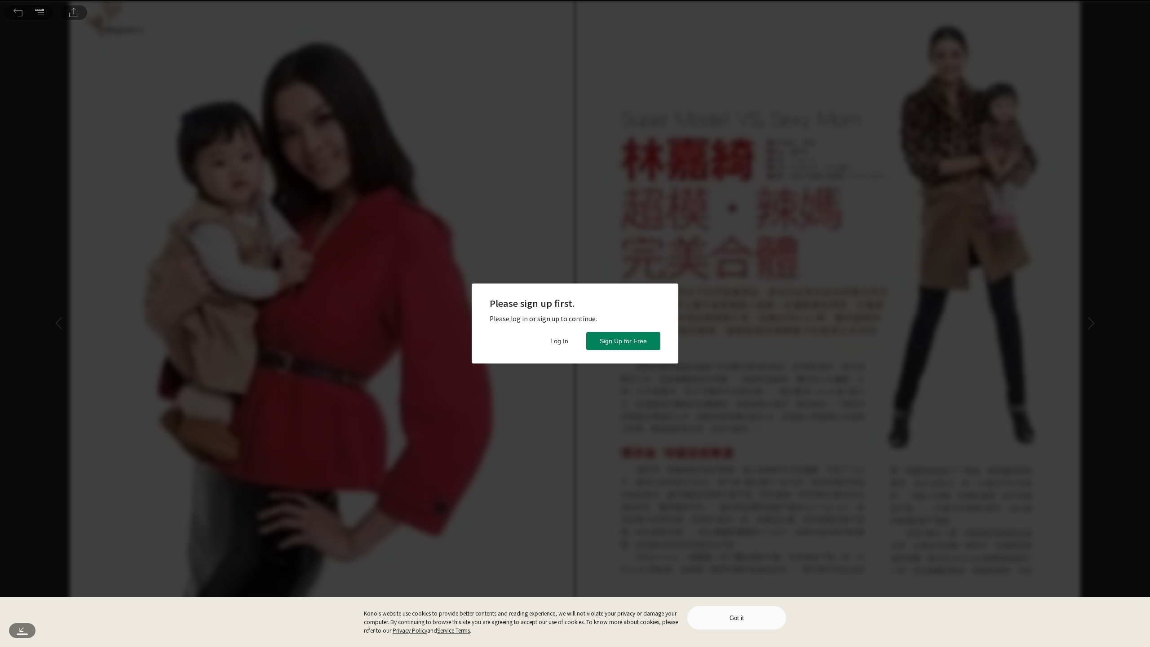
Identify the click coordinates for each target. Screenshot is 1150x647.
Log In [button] (559, 341)
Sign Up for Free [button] (623, 341)
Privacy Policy (410, 630)
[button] (18, 12)
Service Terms (453, 630)
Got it (737, 618)
